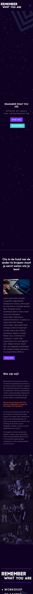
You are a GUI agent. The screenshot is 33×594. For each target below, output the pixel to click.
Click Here (9, 358)
